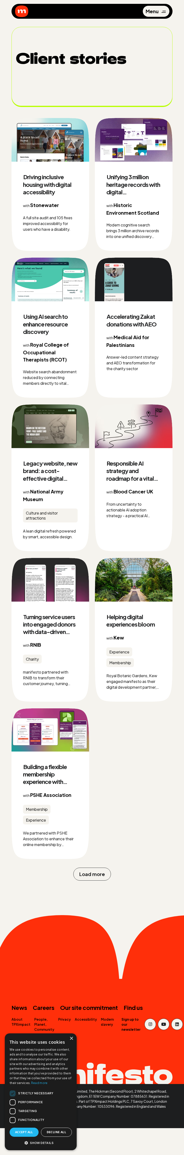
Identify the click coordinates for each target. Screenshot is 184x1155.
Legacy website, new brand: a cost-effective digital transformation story (50, 474)
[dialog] (41, 1091)
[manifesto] (21, 11)
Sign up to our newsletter (131, 1024)
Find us (133, 1007)
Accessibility (86, 1019)
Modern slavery (107, 1021)
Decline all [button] (56, 1132)
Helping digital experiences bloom (130, 620)
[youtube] (163, 1024)
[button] (41, 1142)
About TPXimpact (21, 1021)
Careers (43, 1007)
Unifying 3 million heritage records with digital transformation (133, 188)
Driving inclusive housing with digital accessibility (47, 184)
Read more (39, 1083)
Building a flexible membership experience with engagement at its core (45, 781)
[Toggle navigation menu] (156, 11)
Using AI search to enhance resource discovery (45, 324)
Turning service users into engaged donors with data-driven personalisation (49, 628)
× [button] (71, 1038)
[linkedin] (177, 1024)
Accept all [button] (24, 1132)
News (19, 1007)
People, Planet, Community (44, 1024)
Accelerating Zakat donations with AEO (131, 320)
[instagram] (150, 1024)
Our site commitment (89, 1007)
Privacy (64, 1019)
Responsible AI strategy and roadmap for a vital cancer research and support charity (131, 478)
